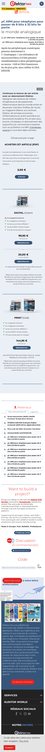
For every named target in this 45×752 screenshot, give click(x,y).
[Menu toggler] (3, 3)
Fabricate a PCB (23, 533)
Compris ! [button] (9, 748)
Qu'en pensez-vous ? (22, 550)
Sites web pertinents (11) (17, 412)
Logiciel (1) (34, 412)
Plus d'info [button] (23, 741)
